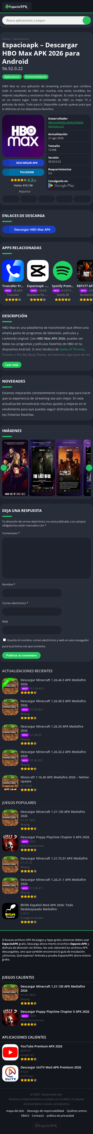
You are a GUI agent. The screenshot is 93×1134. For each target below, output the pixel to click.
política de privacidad (60, 1116)
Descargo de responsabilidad (45, 1111)
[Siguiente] (89, 468)
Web (5, 621)
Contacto (38, 1116)
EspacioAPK (10, 944)
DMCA (25, 1116)
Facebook (10, 199)
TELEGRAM (27, 172)
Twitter (28, 199)
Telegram (64, 199)
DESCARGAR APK (27, 163)
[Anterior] (4, 468)
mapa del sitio (15, 1111)
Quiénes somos (77, 1111)
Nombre (8, 584)
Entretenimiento (36, 77)
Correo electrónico (15, 603)
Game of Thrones (72, 349)
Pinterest (46, 199)
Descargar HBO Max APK (32, 229)
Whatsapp (82, 199)
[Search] (87, 20)
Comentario (11, 533)
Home (6, 39)
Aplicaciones (21, 39)
